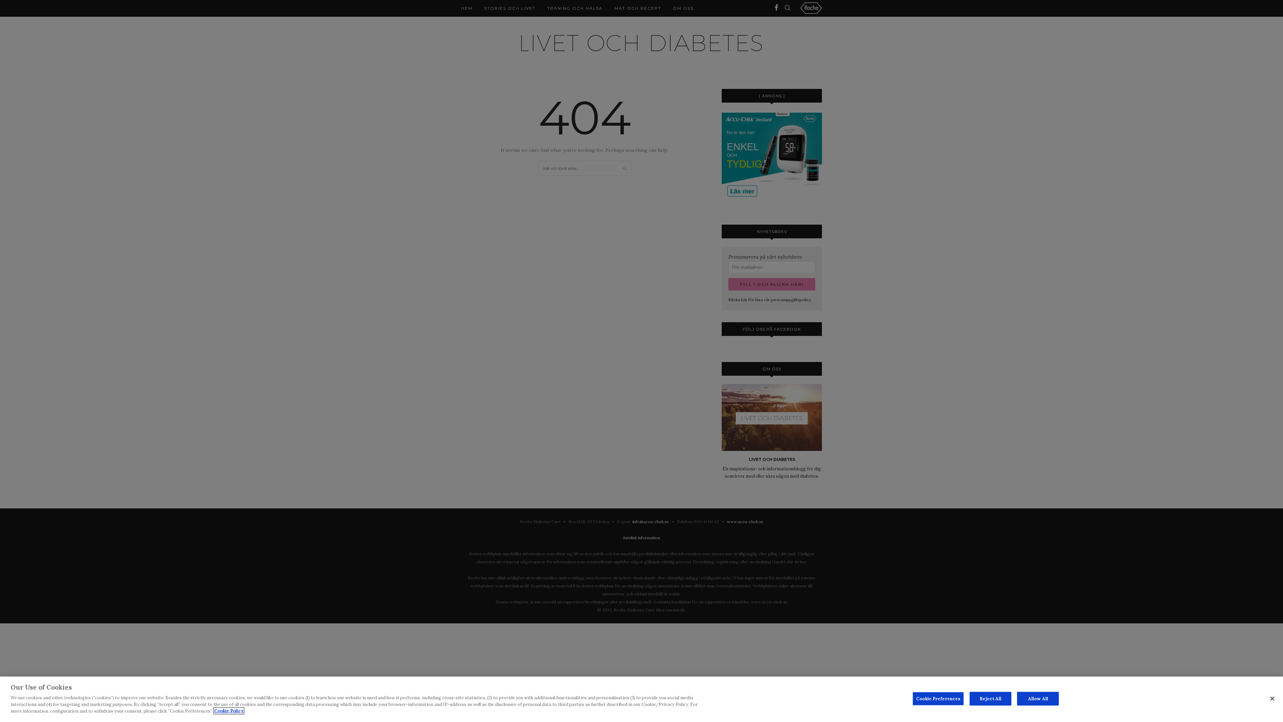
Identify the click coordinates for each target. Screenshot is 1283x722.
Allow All (1038, 698)
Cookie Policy (229, 711)
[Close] (1272, 698)
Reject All (990, 698)
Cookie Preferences (938, 698)
